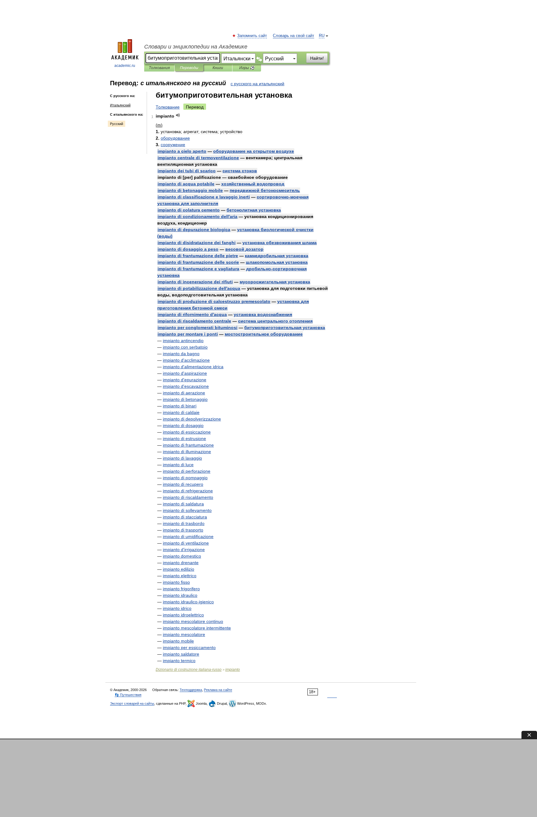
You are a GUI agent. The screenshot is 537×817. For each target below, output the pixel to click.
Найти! (317, 58)
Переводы (189, 68)
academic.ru (124, 65)
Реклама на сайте (218, 690)
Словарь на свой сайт (293, 36)
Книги (218, 68)
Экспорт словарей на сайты (132, 703)
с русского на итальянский (257, 83)
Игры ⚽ (247, 68)
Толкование (168, 106)
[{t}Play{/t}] (178, 115)
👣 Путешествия (128, 695)
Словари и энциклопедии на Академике (195, 47)
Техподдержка (191, 690)
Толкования (159, 68)
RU (321, 36)
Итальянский (120, 105)
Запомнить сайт (252, 36)
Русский (116, 124)
